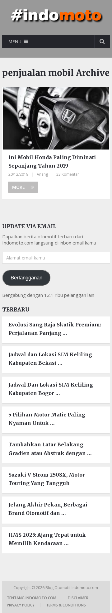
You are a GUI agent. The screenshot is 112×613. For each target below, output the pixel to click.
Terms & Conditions (66, 605)
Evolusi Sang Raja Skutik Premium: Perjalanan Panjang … (54, 328)
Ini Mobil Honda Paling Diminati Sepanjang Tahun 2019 (52, 161)
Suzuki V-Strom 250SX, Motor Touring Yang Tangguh (46, 479)
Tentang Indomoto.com (31, 598)
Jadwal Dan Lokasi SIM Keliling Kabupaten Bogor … (50, 389)
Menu (14, 42)
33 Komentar (67, 174)
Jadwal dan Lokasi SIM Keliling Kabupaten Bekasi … (50, 358)
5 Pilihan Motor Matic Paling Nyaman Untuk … (46, 418)
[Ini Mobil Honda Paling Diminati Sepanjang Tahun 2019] (56, 118)
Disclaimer (78, 598)
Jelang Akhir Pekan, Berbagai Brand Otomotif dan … (47, 508)
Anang (42, 174)
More (18, 187)
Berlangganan (26, 278)
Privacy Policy (21, 605)
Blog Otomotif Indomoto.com (72, 587)
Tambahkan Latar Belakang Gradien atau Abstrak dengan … (49, 448)
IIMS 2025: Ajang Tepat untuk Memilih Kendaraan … (47, 539)
